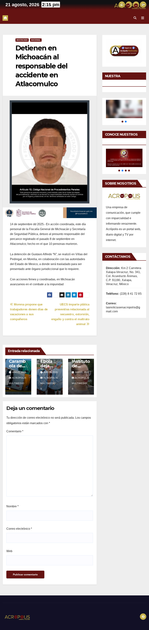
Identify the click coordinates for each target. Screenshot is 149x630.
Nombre (12, 506)
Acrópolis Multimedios (17, 383)
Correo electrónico (19, 528)
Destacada (22, 40)
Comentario (14, 431)
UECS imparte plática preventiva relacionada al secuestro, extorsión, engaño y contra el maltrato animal (70, 314)
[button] (135, 17)
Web (9, 551)
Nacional (36, 40)
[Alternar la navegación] (142, 18)
